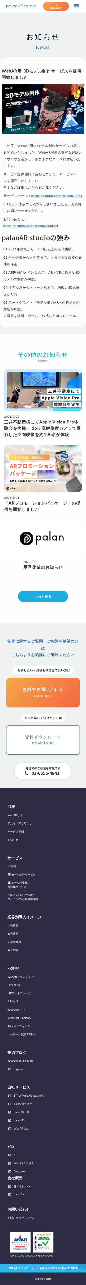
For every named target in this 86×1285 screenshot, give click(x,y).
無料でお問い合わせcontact (43, 692)
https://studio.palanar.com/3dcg (56, 196)
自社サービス (19, 1087)
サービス (15, 858)
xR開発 (13, 968)
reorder (76, 6)
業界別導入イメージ (24, 917)
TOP (11, 806)
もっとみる (43, 596)
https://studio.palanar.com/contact (30, 226)
